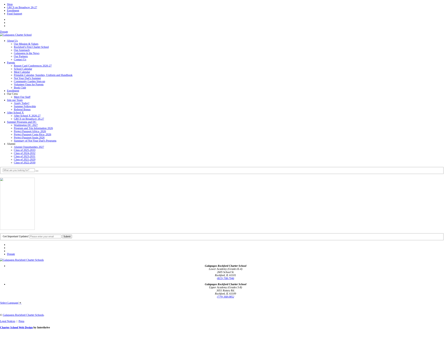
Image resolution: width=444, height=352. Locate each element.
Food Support (14, 13)
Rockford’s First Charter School (31, 46)
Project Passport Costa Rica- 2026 (32, 134)
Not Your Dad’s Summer (27, 78)
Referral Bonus (22, 109)
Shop (10, 4)
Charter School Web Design (16, 327)
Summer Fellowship (25, 106)
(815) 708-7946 (225, 278)
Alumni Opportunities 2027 (29, 146)
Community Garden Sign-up (29, 81)
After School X (15, 112)
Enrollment (13, 10)
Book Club (20, 87)
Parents (11, 62)
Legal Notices (7, 321)
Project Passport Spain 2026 (29, 137)
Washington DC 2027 (26, 125)
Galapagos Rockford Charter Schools (23, 314)
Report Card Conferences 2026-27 (33, 65)
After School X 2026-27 (27, 115)
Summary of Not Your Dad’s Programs (35, 140)
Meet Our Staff (22, 96)
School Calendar (23, 68)
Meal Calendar (22, 71)
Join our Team (15, 100)
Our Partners (21, 56)
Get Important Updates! (16, 236)
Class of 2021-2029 (24, 159)
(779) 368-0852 (225, 296)
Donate (4, 31)
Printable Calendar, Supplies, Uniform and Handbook (43, 75)
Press (21, 321)
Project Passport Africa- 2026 (30, 131)
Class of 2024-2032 (24, 153)
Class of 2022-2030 (24, 162)
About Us (12, 40)
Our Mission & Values (26, 43)
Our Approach (22, 50)
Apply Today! (21, 103)
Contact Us (20, 59)
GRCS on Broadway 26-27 (22, 7)
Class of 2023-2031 (24, 156)
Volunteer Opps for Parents (29, 84)
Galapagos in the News (26, 53)
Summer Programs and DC (22, 121)
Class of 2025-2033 (24, 150)
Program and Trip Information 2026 (33, 128)
